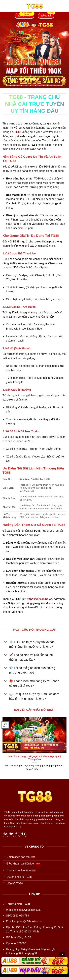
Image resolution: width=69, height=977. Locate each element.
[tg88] (34, 6)
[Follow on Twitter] (5, 834)
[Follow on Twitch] (23, 834)
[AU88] (34, 961)
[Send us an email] (11, 834)
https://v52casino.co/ (40, 599)
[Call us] (17, 834)
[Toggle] (6, 642)
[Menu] (5, 6)
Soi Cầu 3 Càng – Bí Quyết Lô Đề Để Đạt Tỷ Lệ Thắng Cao (34, 758)
